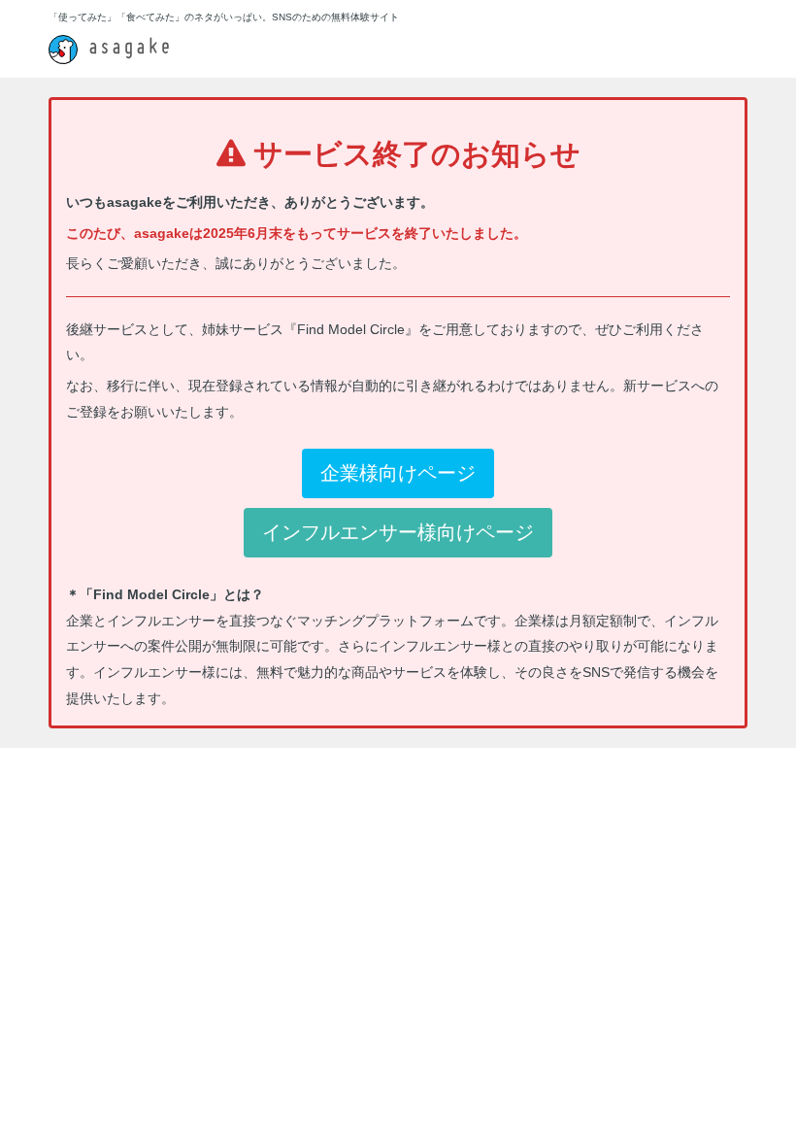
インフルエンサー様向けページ (398, 532)
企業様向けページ (398, 473)
